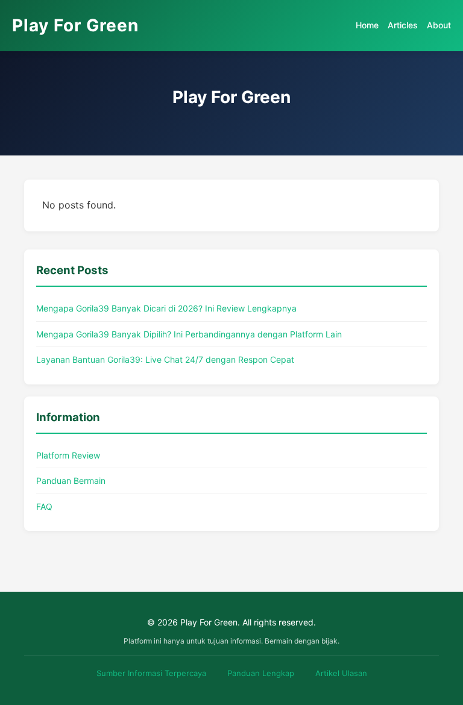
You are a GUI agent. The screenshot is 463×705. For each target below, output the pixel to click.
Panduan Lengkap (260, 673)
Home (367, 25)
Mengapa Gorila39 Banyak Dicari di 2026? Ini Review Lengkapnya (166, 308)
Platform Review (68, 455)
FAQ (44, 506)
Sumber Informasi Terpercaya (151, 673)
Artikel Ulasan (341, 673)
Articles (403, 25)
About (439, 25)
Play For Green (75, 25)
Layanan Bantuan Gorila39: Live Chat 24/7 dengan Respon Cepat (165, 359)
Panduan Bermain (71, 480)
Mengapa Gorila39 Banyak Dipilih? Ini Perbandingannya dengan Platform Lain (189, 334)
